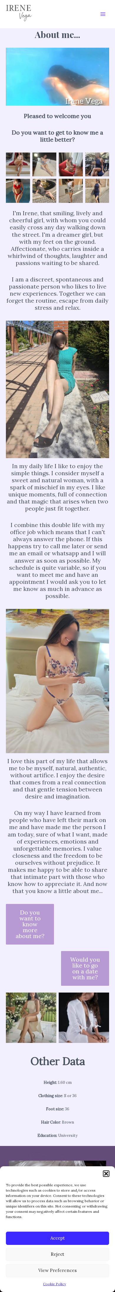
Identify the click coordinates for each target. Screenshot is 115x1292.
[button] (106, 1174)
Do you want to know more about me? (30, 924)
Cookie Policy (54, 1284)
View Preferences (57, 1270)
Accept (57, 1238)
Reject (57, 1254)
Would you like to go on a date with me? (85, 968)
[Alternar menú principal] (103, 14)
